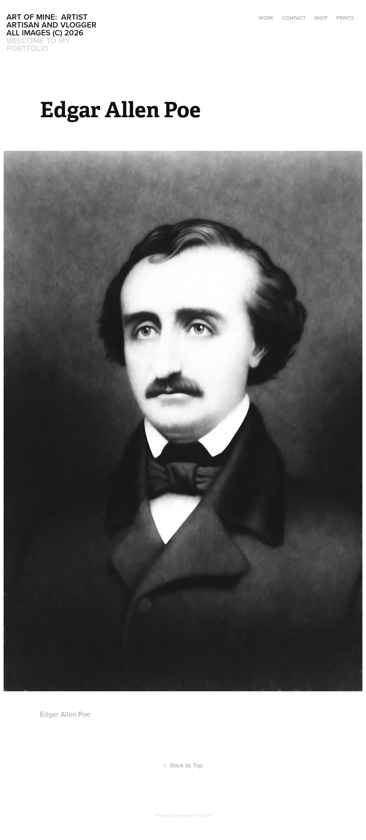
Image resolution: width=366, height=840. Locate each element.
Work (266, 17)
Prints (344, 17)
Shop (321, 17)
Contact (294, 17)
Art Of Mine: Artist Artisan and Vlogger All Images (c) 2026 (52, 24)
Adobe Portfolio (195, 815)
